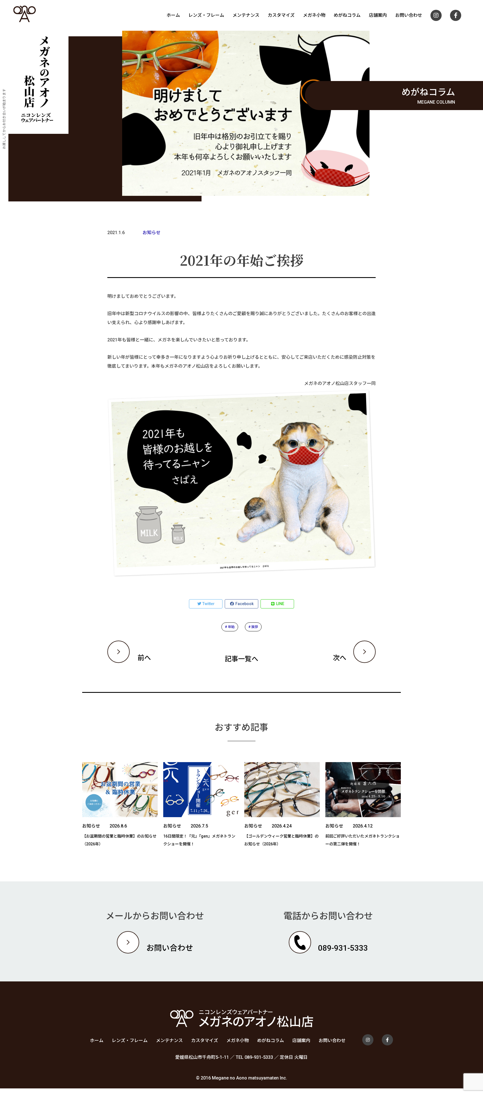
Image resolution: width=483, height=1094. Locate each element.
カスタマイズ (281, 15)
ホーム (173, 15)
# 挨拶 (253, 627)
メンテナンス (246, 15)
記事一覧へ (241, 659)
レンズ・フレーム (206, 15)
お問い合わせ (408, 15)
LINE (279, 603)
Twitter (208, 603)
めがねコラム (347, 15)
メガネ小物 (314, 15)
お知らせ (151, 232)
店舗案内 (378, 15)
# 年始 (230, 627)
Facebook (244, 603)
